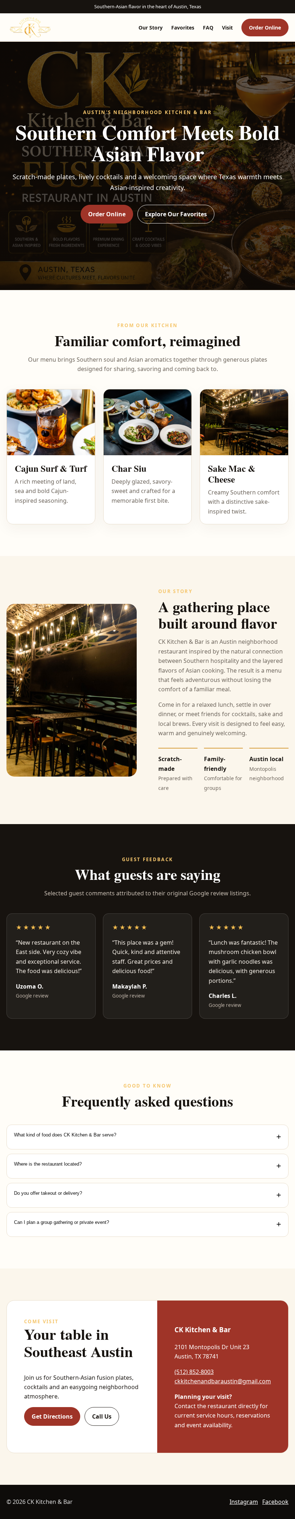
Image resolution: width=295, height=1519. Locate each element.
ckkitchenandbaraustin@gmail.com (222, 1381)
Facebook (275, 1502)
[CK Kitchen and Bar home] (30, 27)
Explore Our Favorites (176, 214)
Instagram (244, 1502)
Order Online (265, 27)
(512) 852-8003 (194, 1372)
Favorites (182, 27)
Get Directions (52, 1416)
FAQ (208, 27)
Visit (227, 27)
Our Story (151, 27)
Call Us (102, 1416)
